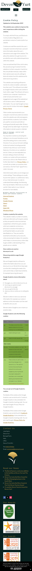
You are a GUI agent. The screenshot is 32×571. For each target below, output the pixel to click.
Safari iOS (6, 208)
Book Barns (26, 9)
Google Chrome (8, 201)
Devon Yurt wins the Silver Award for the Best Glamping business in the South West (16, 479)
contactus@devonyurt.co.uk (15, 449)
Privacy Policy (21, 162)
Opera (5, 203)
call (16, 9)
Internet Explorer (8, 196)
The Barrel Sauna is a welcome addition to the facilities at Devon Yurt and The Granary (17, 473)
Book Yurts (5, 9)
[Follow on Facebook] (4, 497)
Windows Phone (8, 210)
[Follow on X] (7, 497)
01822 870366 (9, 447)
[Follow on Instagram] (10, 497)
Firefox (5, 198)
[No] (30, 566)
